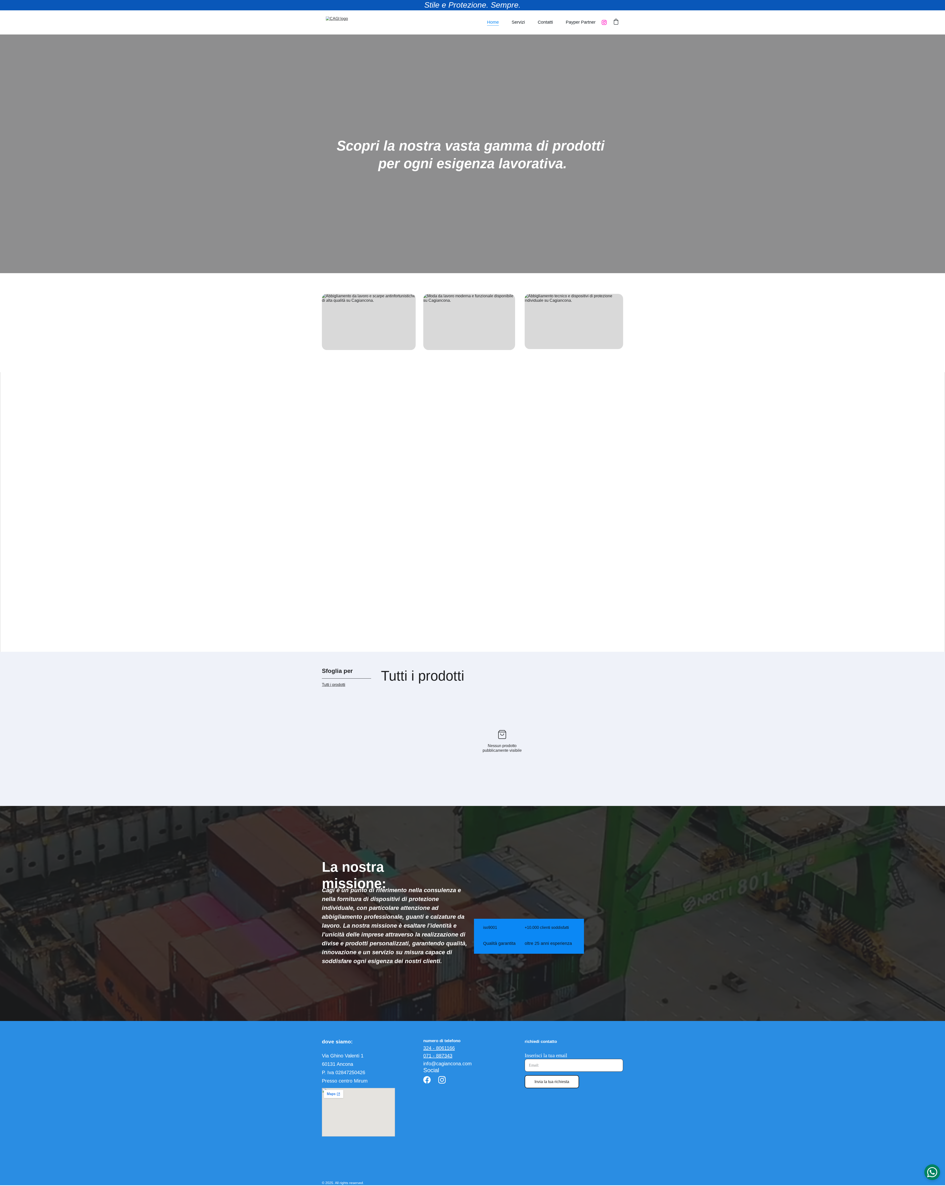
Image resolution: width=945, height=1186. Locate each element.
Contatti (545, 22)
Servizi (518, 22)
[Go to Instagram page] (604, 22)
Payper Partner (581, 22)
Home (493, 22)
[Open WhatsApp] (932, 1172)
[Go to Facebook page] (427, 1080)
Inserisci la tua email (546, 1055)
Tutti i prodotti (333, 685)
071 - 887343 (437, 1055)
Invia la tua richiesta (552, 1082)
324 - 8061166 (439, 1048)
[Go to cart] (616, 22)
